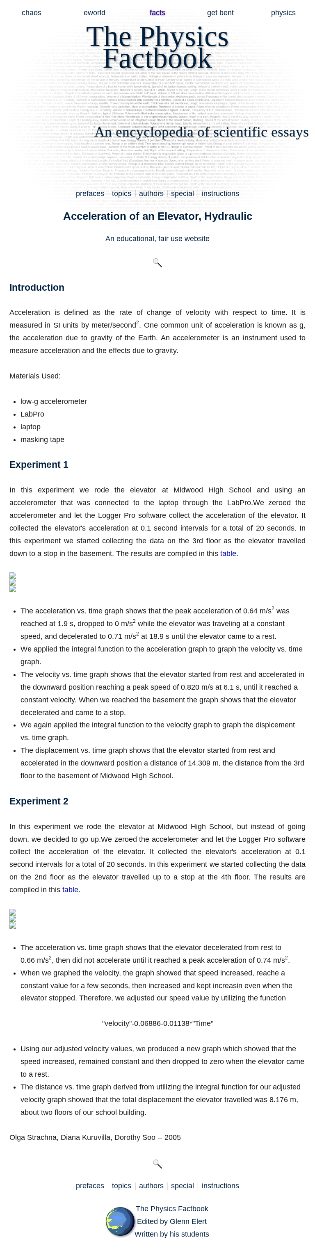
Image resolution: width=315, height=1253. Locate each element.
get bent (220, 13)
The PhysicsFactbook (157, 47)
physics (283, 13)
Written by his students (172, 1234)
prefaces (90, 193)
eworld (94, 13)
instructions (220, 193)
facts (157, 13)
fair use (170, 239)
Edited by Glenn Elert (172, 1221)
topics (121, 193)
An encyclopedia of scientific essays (201, 132)
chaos (31, 13)
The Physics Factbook (172, 1209)
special (182, 193)
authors (151, 193)
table (228, 553)
